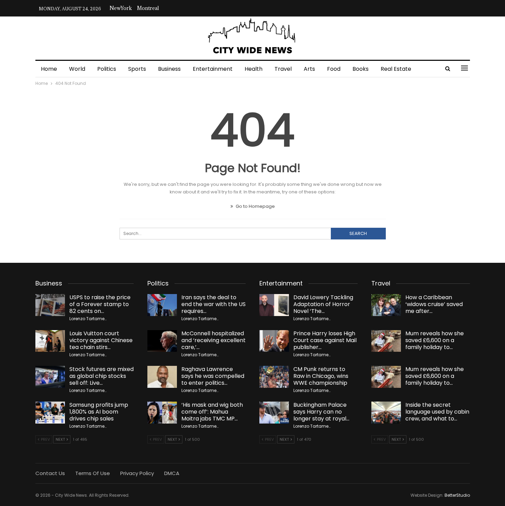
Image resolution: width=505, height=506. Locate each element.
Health (253, 69)
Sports (137, 69)
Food (333, 69)
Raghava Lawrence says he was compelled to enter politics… (212, 376)
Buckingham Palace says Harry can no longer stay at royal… (321, 412)
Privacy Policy (137, 473)
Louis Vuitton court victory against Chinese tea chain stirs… (101, 340)
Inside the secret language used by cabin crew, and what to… (437, 412)
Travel (283, 69)
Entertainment (213, 69)
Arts (309, 69)
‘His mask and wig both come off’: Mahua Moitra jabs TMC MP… (212, 412)
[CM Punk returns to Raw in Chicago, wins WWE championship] (274, 377)
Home (49, 69)
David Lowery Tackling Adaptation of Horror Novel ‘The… (323, 304)
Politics (106, 69)
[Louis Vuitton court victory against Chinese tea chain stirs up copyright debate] (50, 341)
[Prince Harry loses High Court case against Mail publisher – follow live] (274, 341)
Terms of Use (92, 473)
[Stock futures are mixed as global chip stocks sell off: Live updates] (50, 377)
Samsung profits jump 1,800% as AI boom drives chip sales (98, 412)
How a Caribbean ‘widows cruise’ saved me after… (434, 304)
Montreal (148, 8)
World (77, 69)
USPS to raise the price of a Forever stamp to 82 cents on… (100, 304)
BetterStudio (457, 495)
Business (169, 69)
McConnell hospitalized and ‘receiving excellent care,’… (213, 340)
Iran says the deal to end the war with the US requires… (213, 304)
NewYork (121, 8)
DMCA (171, 473)
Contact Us (50, 473)
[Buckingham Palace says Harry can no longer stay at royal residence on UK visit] (274, 413)
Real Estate (396, 69)
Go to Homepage (255, 206)
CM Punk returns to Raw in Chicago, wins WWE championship (320, 376)
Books (360, 69)
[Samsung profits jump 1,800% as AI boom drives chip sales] (50, 413)
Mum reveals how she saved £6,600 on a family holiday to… (434, 340)
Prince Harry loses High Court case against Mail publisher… (325, 340)
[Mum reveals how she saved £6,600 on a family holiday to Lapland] (386, 341)
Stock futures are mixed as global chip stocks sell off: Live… (101, 376)
